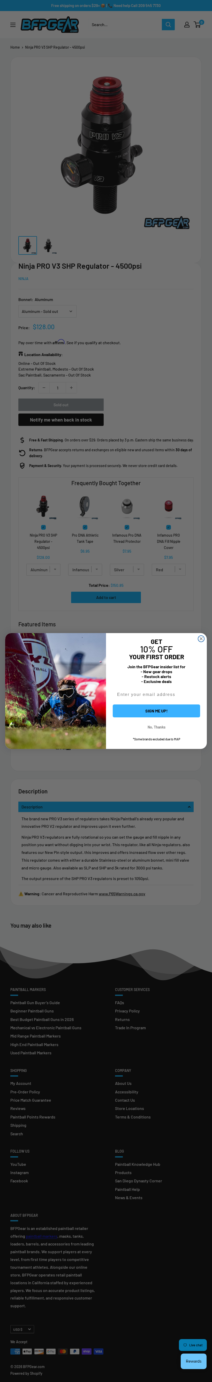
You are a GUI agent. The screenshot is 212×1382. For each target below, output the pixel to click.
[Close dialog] (201, 639)
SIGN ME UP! (156, 710)
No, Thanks (156, 727)
